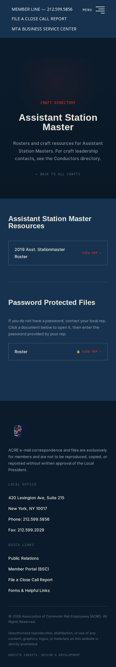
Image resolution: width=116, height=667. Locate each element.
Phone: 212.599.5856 (29, 519)
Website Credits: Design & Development (44, 655)
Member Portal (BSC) (28, 569)
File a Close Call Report (30, 579)
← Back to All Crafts (58, 174)
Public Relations (23, 558)
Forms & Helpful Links (29, 590)
